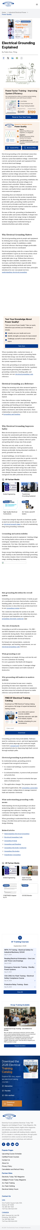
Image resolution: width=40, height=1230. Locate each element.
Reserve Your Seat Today (21, 117)
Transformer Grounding (12, 855)
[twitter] (8, 58)
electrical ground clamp (12, 524)
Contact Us (6, 1160)
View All (20, 992)
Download (21, 733)
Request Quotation (20, 1046)
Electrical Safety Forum (10, 1189)
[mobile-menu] (37, 4)
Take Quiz (21, 346)
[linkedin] (12, 58)
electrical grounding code (24, 374)
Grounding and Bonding (12, 844)
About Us (5, 1163)
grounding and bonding (12, 414)
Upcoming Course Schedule (12, 1154)
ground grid (15, 746)
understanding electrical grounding (14, 272)
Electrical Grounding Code (13, 837)
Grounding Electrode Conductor (15, 848)
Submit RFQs (14, 148)
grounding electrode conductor (13, 619)
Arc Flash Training (8, 1183)
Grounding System (10, 841)
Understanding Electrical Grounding (16, 834)
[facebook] (3, 58)
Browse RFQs (31, 148)
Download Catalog (10, 1103)
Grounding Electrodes (11, 851)
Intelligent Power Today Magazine (14, 1180)
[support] (17, 58)
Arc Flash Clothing (8, 1186)
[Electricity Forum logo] (8, 4)
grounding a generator (30, 788)
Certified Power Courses (10, 1157)
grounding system (13, 608)
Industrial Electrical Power (17, 12)
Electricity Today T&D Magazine (13, 1177)
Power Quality (6, 14)
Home (4, 12)
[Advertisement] (20, 295)
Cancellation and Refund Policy (13, 1169)
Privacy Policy (7, 1166)
